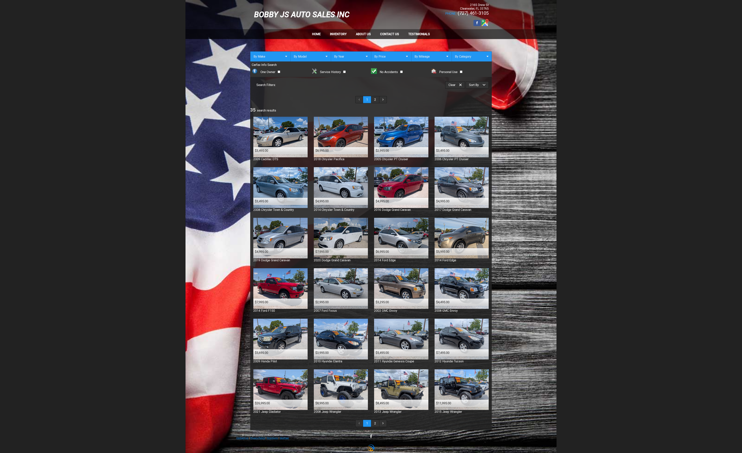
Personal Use (448, 72)
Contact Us (242, 438)
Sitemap (284, 438)
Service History (330, 72)
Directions (272, 438)
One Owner (268, 72)
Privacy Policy (257, 438)
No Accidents (389, 72)
